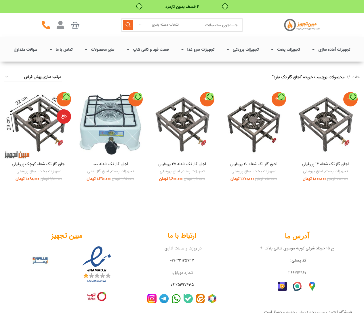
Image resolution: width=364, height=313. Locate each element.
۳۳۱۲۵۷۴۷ (185, 260)
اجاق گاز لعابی (98, 171)
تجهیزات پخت (288, 49)
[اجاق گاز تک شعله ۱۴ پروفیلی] (325, 124)
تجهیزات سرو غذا (200, 49)
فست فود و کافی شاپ (151, 49)
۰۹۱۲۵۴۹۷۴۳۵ (182, 285)
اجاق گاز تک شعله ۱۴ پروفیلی (325, 164)
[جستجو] (128, 25)
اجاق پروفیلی (313, 171)
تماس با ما (64, 49)
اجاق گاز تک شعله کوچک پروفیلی (39, 164)
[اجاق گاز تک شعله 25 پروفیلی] (182, 124)
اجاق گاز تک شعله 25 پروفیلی (182, 164)
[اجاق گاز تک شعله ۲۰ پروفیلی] (253, 124)
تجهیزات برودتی (246, 49)
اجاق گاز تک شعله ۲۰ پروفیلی (253, 164)
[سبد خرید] (75, 25)
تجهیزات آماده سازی (334, 49)
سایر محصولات (103, 49)
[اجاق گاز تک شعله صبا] (110, 124)
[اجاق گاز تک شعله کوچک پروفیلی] (38, 124)
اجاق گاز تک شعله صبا (110, 164)
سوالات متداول (25, 49)
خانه (356, 77)
